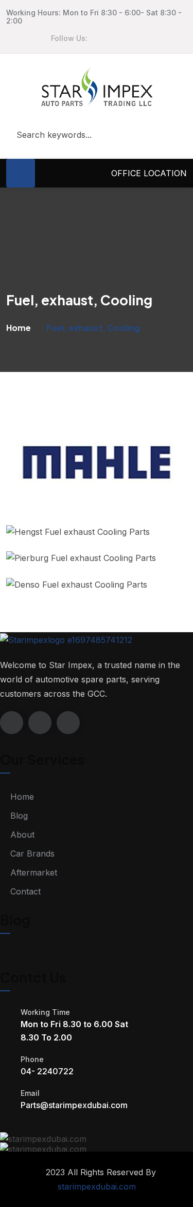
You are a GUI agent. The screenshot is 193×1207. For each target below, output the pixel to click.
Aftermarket (33, 872)
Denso (41, 591)
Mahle (41, 511)
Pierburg (46, 564)
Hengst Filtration (65, 538)
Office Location (149, 173)
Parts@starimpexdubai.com (74, 1105)
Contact (25, 891)
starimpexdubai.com (97, 1186)
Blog (19, 815)
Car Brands (32, 853)
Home (18, 327)
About (22, 834)
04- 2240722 (47, 1071)
